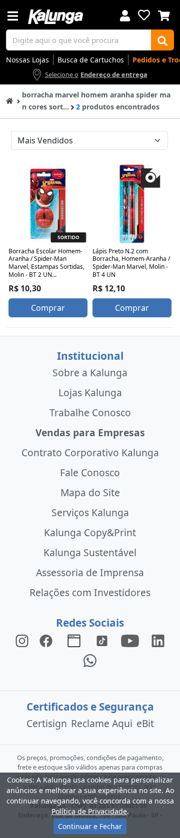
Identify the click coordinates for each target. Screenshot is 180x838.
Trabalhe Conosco (90, 412)
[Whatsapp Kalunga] (90, 660)
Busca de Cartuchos (91, 59)
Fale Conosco (90, 472)
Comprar (48, 307)
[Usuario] (125, 14)
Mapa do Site (90, 492)
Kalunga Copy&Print (90, 532)
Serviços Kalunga (90, 512)
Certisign (46, 723)
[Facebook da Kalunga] (48, 640)
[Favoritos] (144, 14)
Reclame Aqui (101, 723)
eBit (145, 723)
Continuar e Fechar (90, 826)
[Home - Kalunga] (9, 100)
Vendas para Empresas (90, 432)
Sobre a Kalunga (90, 372)
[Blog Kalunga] (74, 640)
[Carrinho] (164, 14)
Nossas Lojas (27, 59)
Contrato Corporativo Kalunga (90, 452)
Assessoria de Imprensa (90, 572)
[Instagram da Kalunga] (22, 640)
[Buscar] (162, 39)
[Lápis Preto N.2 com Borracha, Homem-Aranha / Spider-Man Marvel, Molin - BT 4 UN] (132, 203)
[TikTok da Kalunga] (102, 640)
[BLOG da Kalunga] (158, 640)
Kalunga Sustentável (90, 552)
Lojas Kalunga (90, 392)
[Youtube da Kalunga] (130, 640)
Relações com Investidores (90, 592)
